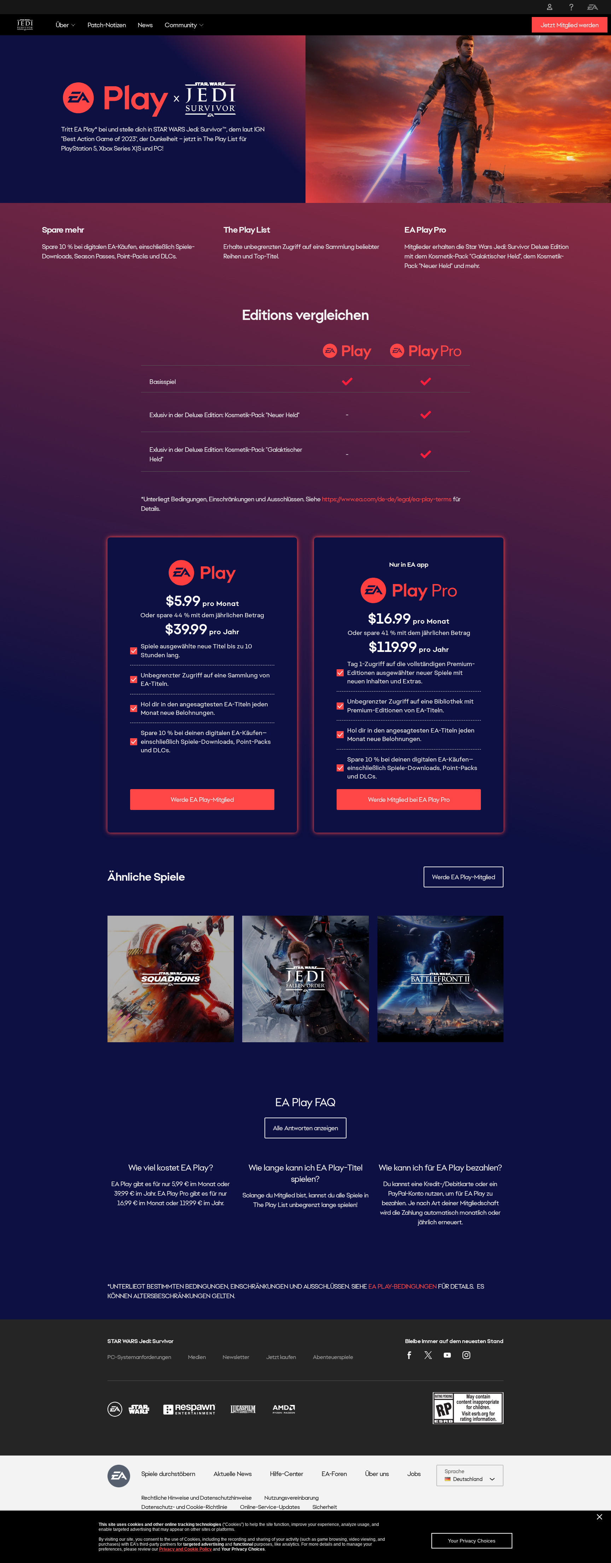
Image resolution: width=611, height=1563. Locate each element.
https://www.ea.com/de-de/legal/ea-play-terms (387, 499)
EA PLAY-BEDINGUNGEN (402, 1286)
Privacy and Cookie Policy (185, 1549)
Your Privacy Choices (471, 1541)
